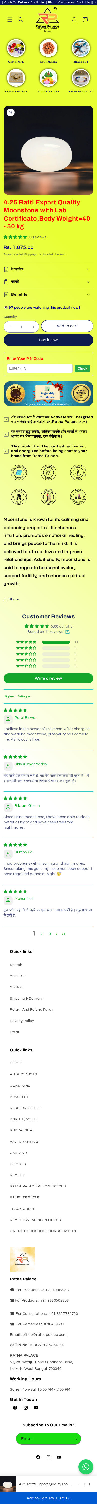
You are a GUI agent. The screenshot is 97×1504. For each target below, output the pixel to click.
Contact (17, 987)
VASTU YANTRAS (24, 1141)
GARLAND (18, 1153)
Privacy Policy (22, 1021)
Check (82, 368)
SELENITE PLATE (24, 1197)
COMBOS (18, 1164)
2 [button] (42, 934)
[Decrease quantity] (79, 1484)
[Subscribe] (75, 1439)
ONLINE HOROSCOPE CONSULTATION (43, 1231)
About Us (18, 976)
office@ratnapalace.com (45, 1335)
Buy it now (48, 340)
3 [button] (50, 934)
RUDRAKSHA (21, 1130)
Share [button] (14, 599)
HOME (15, 1063)
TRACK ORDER (23, 1209)
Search (16, 965)
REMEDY (17, 1175)
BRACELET (19, 1097)
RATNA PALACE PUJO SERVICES (38, 1186)
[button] (9, 19)
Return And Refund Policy (31, 1009)
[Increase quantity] (89, 1484)
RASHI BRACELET (25, 1108)
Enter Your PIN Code (25, 359)
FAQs (14, 1032)
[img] (15, 710)
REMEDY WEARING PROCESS (35, 1220)
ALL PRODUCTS (23, 1074)
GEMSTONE (20, 1085)
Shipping (30, 254)
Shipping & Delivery (26, 998)
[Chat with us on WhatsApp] (85, 1466)
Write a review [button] (48, 678)
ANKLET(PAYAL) (23, 1119)
